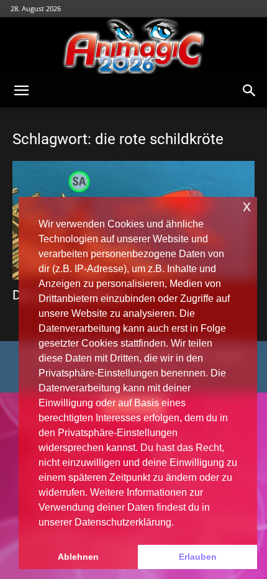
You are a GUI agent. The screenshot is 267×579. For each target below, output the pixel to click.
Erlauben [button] (198, 557)
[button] (21, 90)
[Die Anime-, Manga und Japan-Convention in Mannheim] (133, 46)
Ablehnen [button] (78, 557)
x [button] (247, 206)
